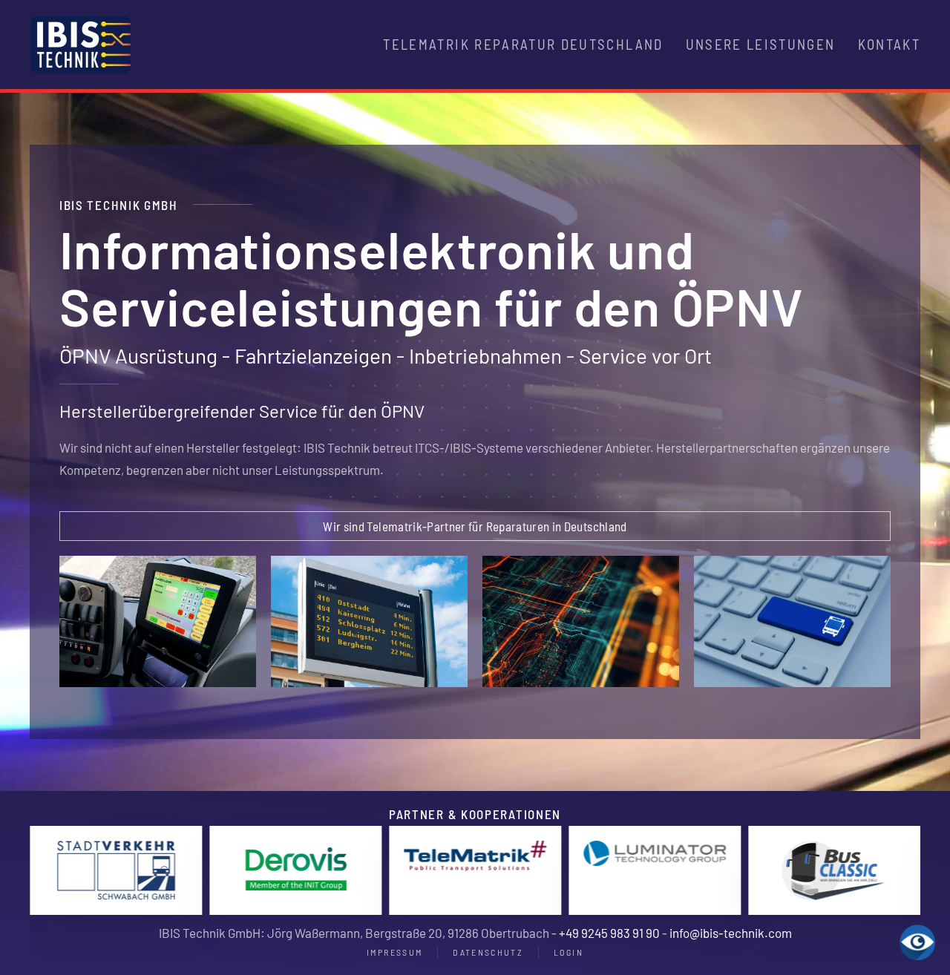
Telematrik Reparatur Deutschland (523, 44)
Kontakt (889, 44)
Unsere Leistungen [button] (761, 44)
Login (568, 952)
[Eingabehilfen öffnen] (917, 942)
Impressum (394, 952)
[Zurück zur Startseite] (80, 44)
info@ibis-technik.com (730, 932)
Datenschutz (488, 952)
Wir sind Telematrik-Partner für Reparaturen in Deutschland (474, 526)
